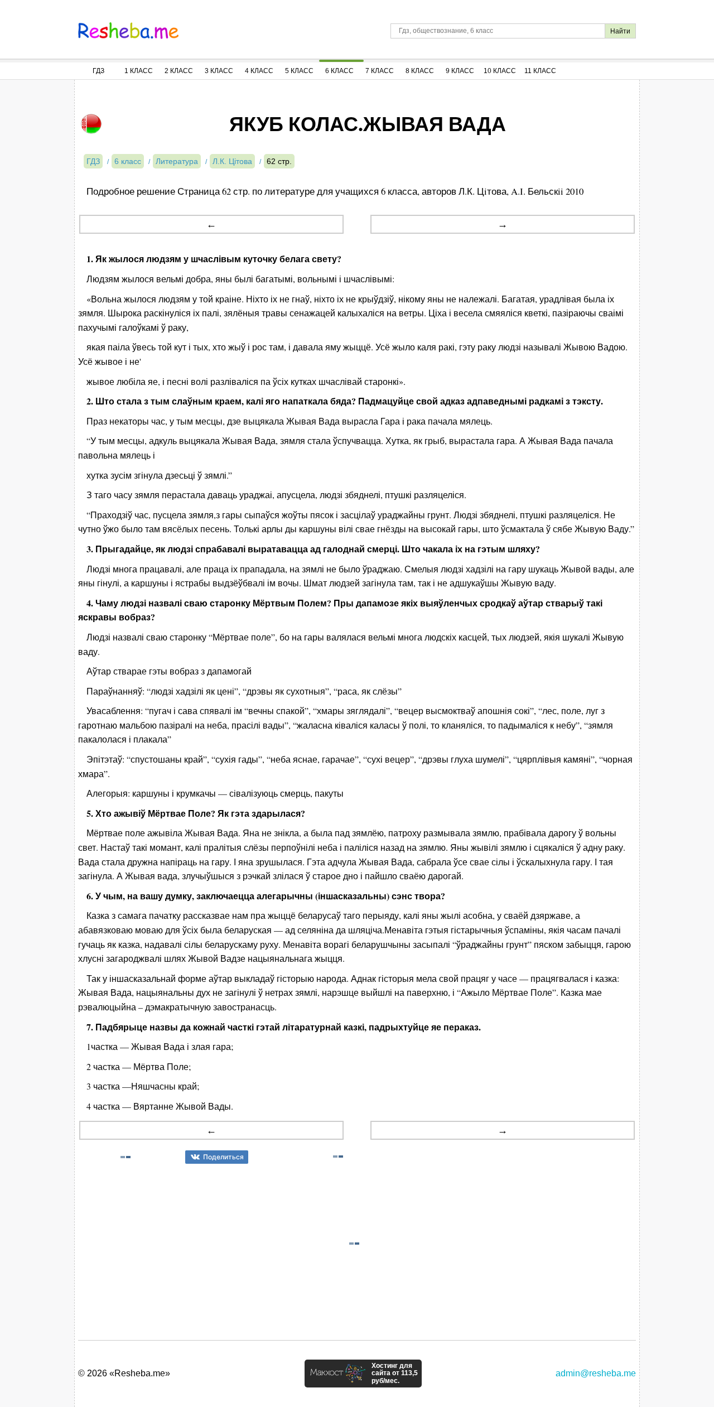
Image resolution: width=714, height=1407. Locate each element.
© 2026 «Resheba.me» (124, 1373)
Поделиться (223, 1157)
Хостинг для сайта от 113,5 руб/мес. (395, 1373)
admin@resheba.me (596, 1373)
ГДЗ (98, 71)
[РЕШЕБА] (128, 31)
